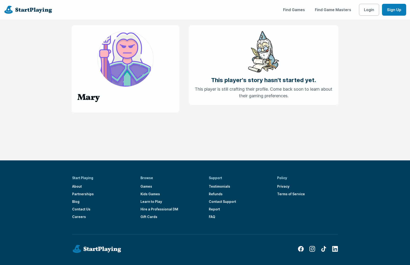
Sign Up (394, 9)
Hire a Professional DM (159, 209)
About (77, 186)
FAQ (212, 217)
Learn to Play (151, 202)
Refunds (216, 194)
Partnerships (83, 194)
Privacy (283, 186)
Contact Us (81, 209)
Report (214, 209)
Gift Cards (148, 217)
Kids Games (150, 194)
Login (369, 9)
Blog (75, 202)
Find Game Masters (333, 9)
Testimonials (219, 186)
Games (146, 186)
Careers (79, 217)
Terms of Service (291, 194)
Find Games (294, 9)
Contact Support (222, 202)
